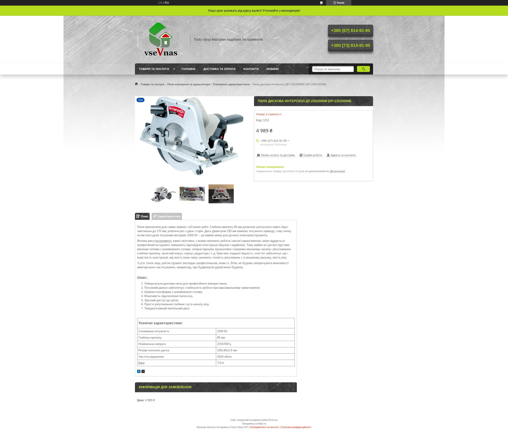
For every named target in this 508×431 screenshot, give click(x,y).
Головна (188, 69)
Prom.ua (273, 420)
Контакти (251, 69)
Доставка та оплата (219, 69)
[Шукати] (363, 69)
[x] (143, 372)
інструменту (163, 240)
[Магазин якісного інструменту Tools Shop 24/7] (161, 39)
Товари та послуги (154, 69)
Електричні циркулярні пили (231, 84)
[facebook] (138, 372)
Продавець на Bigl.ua (254, 423)
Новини (273, 69)
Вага (141, 362)
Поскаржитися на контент (264, 427)
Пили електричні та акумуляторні (188, 84)
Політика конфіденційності (296, 427)
